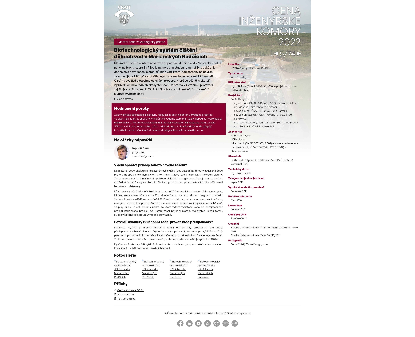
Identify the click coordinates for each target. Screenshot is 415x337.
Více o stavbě (125, 98)
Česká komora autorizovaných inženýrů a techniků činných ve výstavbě (209, 313)
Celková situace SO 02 (130, 290)
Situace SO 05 (125, 294)
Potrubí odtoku (126, 298)
